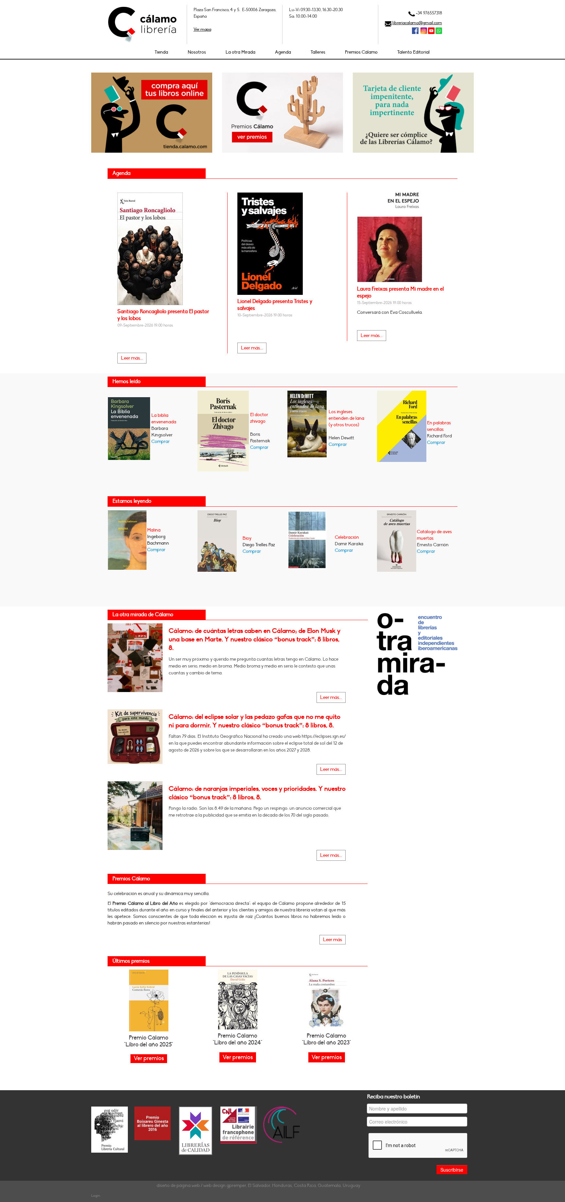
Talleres (318, 52)
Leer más (332, 939)
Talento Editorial (413, 52)
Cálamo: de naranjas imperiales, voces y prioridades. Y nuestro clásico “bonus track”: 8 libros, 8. (257, 793)
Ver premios (238, 1057)
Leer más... (132, 358)
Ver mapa (202, 29)
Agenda (283, 52)
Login (95, 1196)
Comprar (160, 441)
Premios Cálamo (361, 52)
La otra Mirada (240, 52)
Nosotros (197, 52)
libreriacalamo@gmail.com (417, 22)
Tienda (161, 52)
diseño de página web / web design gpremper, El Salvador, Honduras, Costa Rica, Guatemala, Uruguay (258, 1185)
